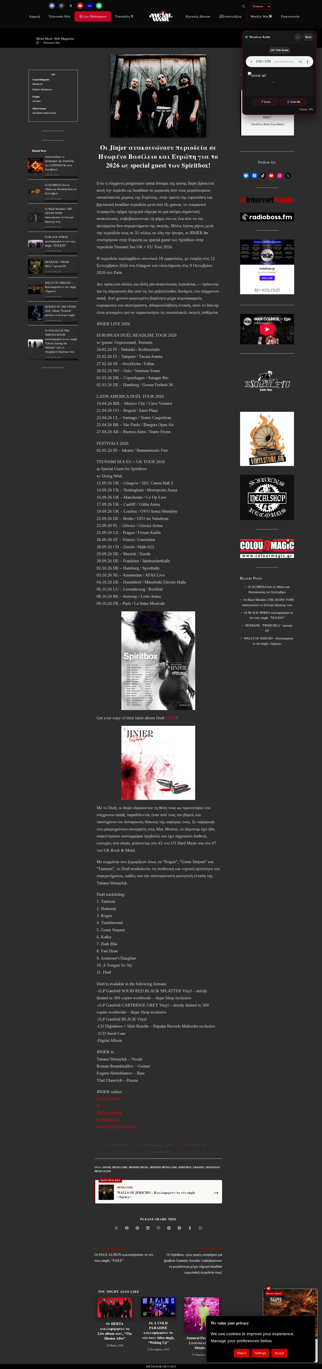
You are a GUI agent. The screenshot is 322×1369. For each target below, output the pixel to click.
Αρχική (34, 16)
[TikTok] (263, 175)
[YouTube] (271, 175)
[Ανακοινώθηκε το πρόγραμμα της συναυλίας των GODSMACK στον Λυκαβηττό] (35, 165)
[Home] (37, 42)
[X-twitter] (71, 6)
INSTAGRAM (109, 1113)
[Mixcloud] (90, 6)
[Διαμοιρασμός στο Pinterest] (137, 1228)
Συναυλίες (122, 16)
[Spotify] (99, 6)
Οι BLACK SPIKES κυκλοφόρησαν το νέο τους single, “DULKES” (60, 241)
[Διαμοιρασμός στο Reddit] (179, 1228)
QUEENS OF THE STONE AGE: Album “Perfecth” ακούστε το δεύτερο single (60, 311)
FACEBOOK (108, 1098)
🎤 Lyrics (265, 101)
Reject (241, 1353)
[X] (288, 175)
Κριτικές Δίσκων (198, 16)
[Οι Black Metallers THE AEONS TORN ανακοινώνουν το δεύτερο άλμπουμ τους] (35, 218)
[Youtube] (80, 6)
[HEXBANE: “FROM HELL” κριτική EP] (35, 266)
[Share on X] (116, 1228)
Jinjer (106, 1167)
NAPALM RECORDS (116, 1127)
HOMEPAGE (108, 1120)
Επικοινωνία (290, 16)
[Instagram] (61, 6)
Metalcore (119, 1167)
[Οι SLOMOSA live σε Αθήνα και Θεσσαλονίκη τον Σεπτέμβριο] (35, 191)
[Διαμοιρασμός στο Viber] (158, 1228)
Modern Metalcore (163, 1167)
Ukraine (198, 1167)
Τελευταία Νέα (59, 16)
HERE (171, 718)
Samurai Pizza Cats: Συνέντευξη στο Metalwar (202, 1342)
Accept (279, 1353)
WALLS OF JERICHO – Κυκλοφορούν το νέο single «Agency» (156, 1195)
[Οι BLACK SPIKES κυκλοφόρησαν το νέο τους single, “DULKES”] (35, 244)
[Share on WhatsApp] (200, 1228)
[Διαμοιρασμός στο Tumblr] (190, 1228)
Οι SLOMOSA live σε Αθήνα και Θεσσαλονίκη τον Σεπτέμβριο (61, 189)
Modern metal (139, 1167)
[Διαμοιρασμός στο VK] (169, 1228)
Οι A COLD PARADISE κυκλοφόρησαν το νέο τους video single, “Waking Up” (158, 1333)
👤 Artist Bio (294, 101)
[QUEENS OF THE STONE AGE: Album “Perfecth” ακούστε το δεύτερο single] (35, 313)
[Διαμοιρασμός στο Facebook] (126, 1228)
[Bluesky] (246, 175)
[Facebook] (52, 6)
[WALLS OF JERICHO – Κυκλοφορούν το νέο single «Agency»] (35, 289)
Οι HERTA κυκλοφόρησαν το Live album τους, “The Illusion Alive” (115, 1331)
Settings (260, 1353)
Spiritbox (184, 1167)
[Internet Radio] (267, 200)
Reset (308, 37)
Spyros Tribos (117, 1145)
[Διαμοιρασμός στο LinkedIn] (147, 1228)
